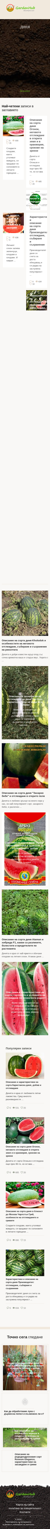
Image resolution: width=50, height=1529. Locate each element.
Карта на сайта (25, 1504)
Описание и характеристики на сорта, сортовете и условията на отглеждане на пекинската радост (25, 995)
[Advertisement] (25, 56)
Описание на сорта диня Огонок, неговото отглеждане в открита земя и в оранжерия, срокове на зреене (37, 135)
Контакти (25, 1512)
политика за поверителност (25, 1508)
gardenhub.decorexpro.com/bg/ (25, 8)
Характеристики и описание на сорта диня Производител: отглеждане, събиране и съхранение (38, 230)
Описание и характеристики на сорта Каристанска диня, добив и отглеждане (23, 1085)
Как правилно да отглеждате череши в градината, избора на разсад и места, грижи (27, 1435)
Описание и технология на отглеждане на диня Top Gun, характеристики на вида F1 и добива (25, 700)
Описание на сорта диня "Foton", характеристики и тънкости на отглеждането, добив (25, 845)
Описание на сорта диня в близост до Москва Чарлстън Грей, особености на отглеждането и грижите (15, 117)
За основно (25, 91)
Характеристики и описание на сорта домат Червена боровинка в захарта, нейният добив (25, 1366)
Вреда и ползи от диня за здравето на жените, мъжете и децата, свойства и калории (13, 215)
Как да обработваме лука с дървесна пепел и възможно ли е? (24, 1412)
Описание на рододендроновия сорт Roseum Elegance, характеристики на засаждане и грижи (28, 1459)
